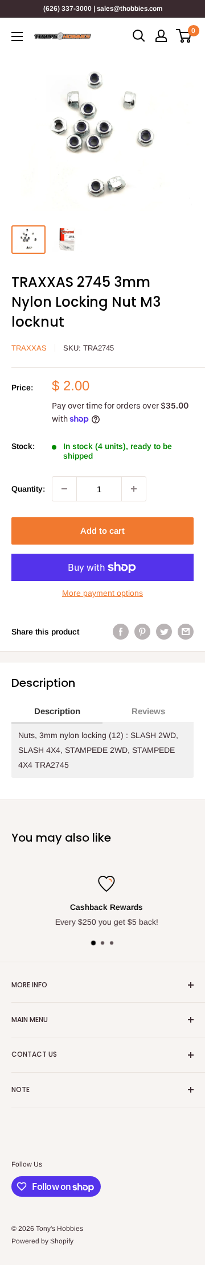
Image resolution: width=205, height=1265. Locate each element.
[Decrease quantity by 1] (64, 489)
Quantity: (28, 488)
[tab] (56, 712)
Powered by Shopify (42, 1241)
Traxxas (29, 348)
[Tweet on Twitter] (164, 632)
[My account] (161, 36)
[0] (184, 36)
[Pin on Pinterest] (142, 632)
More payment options (102, 593)
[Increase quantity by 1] (134, 489)
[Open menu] (17, 36)
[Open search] (139, 36)
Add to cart (102, 530)
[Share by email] (186, 632)
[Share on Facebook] (121, 632)
